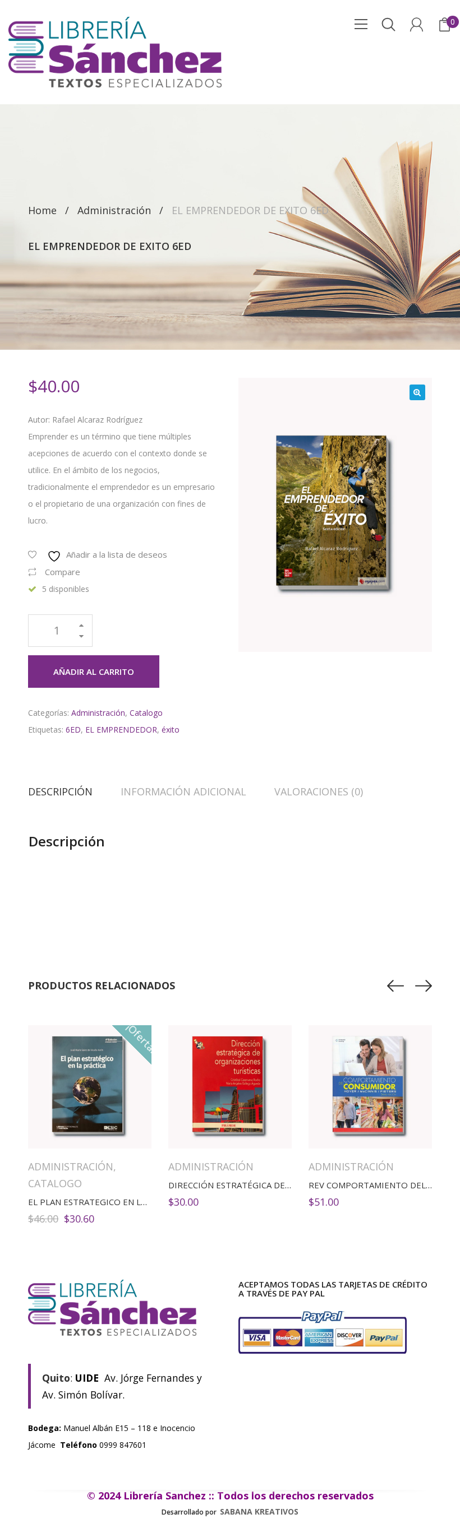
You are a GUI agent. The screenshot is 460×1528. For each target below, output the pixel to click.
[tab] (67, 791)
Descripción (60, 791)
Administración (114, 210)
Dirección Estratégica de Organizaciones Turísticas (289, 1185)
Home (42, 210)
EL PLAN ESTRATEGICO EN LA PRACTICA (108, 1201)
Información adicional (183, 791)
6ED (73, 729)
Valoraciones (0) (318, 791)
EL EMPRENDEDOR (121, 729)
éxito (171, 729)
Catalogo (146, 712)
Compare (62, 571)
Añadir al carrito (93, 671)
